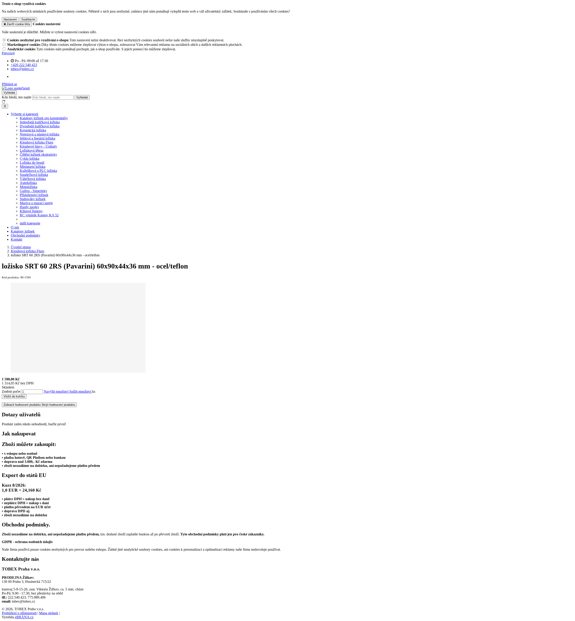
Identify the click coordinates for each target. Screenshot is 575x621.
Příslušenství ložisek (34, 195)
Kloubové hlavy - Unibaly (38, 146)
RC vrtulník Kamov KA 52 (39, 215)
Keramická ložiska (33, 130)
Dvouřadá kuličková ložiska (40, 126)
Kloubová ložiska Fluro (36, 142)
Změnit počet (11, 391)
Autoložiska (28, 183)
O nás (15, 227)
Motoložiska (28, 187)
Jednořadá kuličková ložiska (40, 122)
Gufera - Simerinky (33, 191)
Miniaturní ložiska (32, 167)
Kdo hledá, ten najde (16, 97)
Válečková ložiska (33, 179)
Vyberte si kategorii (24, 114)
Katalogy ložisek (23, 231)
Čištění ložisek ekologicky (38, 154)
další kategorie (30, 223)
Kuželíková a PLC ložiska (38, 171)
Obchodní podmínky (25, 235)
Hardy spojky (29, 207)
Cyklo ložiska (29, 158)
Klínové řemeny (31, 211)
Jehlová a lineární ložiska (37, 138)
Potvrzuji (8, 53)
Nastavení (10, 19)
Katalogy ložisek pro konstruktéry (44, 118)
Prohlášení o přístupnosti (19, 613)
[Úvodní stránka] (16, 88)
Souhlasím (28, 19)
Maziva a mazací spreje (36, 203)
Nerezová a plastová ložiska (39, 134)
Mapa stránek (48, 613)
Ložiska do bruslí (32, 162)
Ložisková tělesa (31, 150)
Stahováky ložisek (33, 199)
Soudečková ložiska (34, 175)
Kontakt (16, 239)
